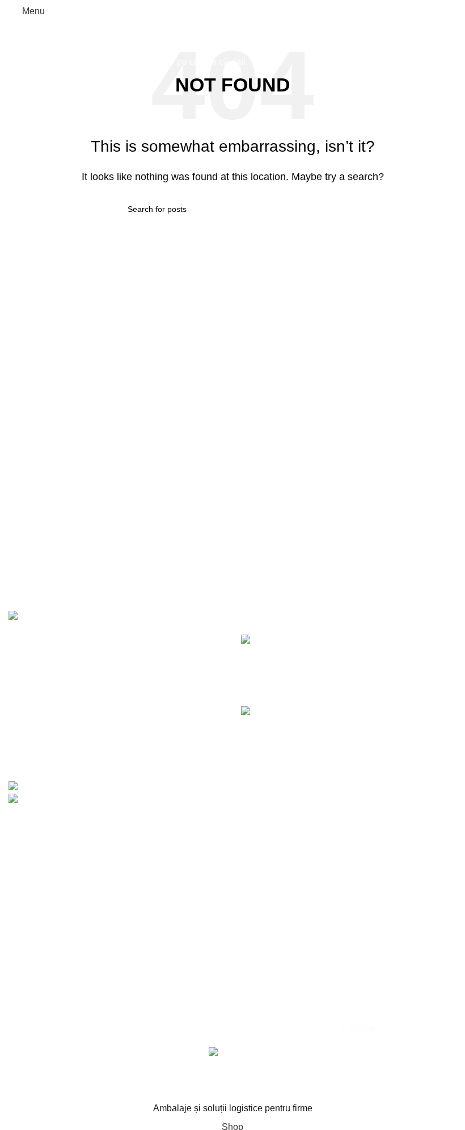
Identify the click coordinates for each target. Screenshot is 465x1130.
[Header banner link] (232, 565)
